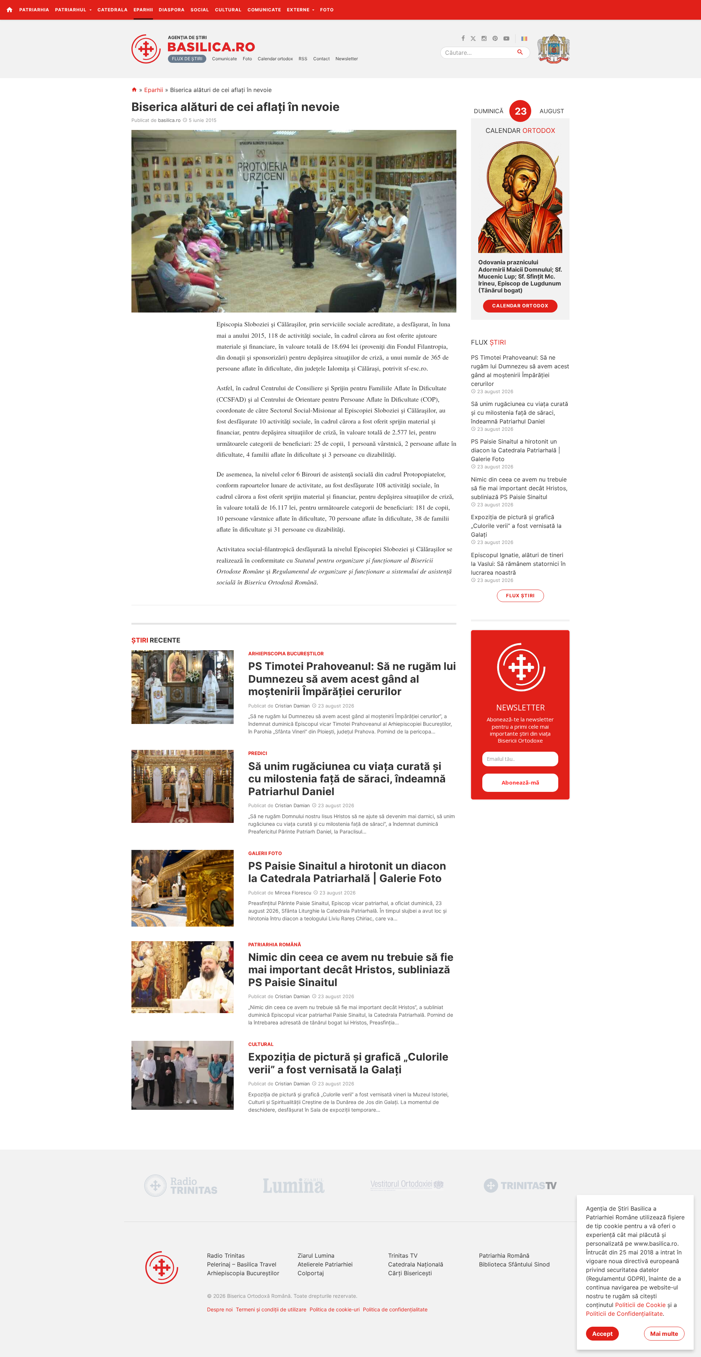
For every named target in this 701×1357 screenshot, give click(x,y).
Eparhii (143, 9)
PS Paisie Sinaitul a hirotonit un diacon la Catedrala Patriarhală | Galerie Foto (347, 872)
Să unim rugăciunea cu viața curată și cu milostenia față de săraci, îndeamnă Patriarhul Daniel (347, 779)
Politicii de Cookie (640, 1304)
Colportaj (311, 1273)
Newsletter (347, 58)
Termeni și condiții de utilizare (271, 1309)
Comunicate (264, 9)
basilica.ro (169, 120)
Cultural (228, 9)
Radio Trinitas (226, 1255)
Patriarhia (34, 9)
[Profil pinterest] (495, 38)
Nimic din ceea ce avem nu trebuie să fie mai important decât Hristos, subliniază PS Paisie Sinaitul (350, 970)
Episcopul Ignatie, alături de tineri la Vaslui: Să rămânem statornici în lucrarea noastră (518, 563)
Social (200, 9)
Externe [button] (299, 9)
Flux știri (520, 595)
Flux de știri (187, 58)
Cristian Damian (292, 706)
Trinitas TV (403, 1255)
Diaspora (172, 9)
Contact (321, 58)
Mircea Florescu (293, 893)
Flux (488, 342)
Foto (327, 9)
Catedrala (112, 9)
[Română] (525, 38)
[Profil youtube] (506, 38)
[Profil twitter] (473, 38)
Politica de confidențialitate (395, 1309)
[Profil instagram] (484, 38)
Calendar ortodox (275, 58)
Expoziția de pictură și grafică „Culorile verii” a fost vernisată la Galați (348, 1063)
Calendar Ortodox (520, 305)
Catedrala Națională (415, 1264)
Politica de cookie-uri (335, 1309)
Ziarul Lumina (316, 1255)
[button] (691, 9)
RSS (303, 58)
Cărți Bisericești (410, 1273)
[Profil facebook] (463, 38)
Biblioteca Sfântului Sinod (514, 1264)
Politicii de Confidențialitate (624, 1313)
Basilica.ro (211, 47)
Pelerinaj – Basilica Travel (241, 1264)
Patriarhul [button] (71, 9)
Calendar (520, 130)
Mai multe (664, 1333)
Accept (602, 1333)
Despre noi (220, 1309)
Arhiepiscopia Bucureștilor (243, 1273)
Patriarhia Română (504, 1255)
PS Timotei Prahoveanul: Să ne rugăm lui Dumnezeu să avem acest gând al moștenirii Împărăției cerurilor (352, 679)
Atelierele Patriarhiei (325, 1264)
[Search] (520, 53)
